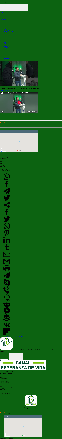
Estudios (5, 43)
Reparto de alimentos (7, 28)
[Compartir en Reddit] (7, 306)
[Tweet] (7, 222)
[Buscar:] (4, 359)
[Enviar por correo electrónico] (7, 257)
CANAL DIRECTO (5, 48)
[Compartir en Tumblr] (7, 250)
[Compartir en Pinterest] (7, 236)
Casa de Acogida (6, 29)
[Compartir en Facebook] (7, 215)
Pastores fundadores (6, 20)
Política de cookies (6, 57)
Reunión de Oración (6, 46)
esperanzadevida (7, 90)
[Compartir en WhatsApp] (7, 179)
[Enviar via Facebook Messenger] (7, 313)
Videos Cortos (6, 41)
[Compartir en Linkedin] (7, 243)
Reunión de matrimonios (7, 45)
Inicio (2, 12)
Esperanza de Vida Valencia (4, 1)
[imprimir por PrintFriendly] (7, 271)
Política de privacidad (7, 58)
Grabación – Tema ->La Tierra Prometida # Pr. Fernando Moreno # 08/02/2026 (11, 336)
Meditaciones (5, 42)
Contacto (3, 56)
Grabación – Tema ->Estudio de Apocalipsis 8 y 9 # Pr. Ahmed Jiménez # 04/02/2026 (12, 335)
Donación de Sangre (6, 30)
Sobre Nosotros (4, 19)
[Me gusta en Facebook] (7, 299)
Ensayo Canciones (6, 47)
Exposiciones (5, 40)
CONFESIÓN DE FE (7, 44)
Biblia (3, 59)
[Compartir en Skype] (7, 285)
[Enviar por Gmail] (7, 264)
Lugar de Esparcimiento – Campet (8, 31)
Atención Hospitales (6, 32)
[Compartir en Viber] (7, 292)
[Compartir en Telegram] (7, 278)
